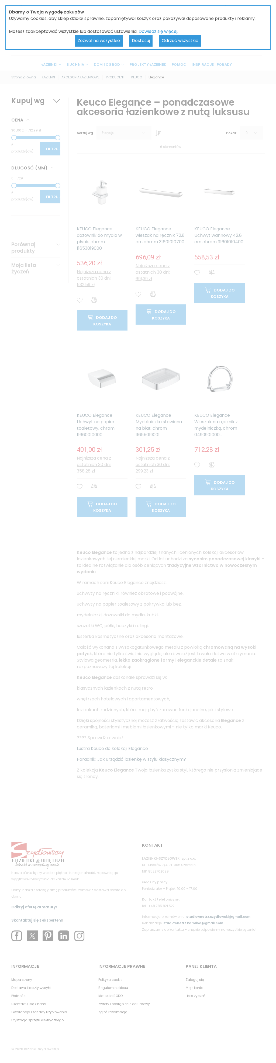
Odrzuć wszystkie (180, 40)
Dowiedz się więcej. (158, 31)
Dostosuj (141, 40)
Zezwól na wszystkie (99, 40)
